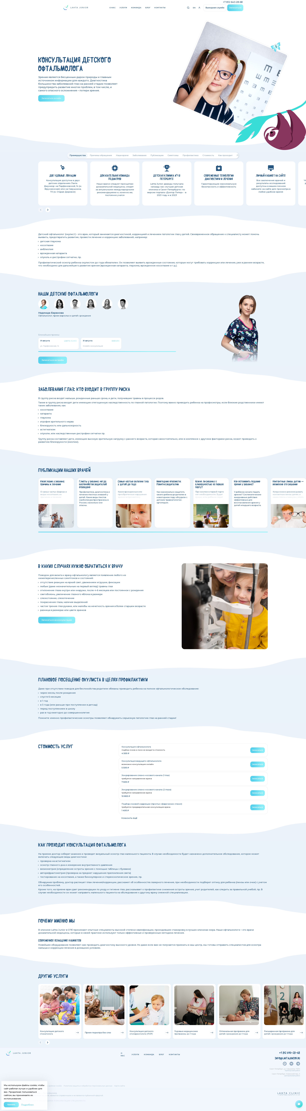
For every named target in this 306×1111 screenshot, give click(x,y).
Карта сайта (119, 1086)
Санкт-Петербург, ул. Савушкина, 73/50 (285, 1069)
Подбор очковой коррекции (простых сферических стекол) (152, 804)
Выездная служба (214, 8)
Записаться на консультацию (56, 620)
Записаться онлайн (51, 98)
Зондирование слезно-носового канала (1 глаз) (146, 775)
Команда (136, 8)
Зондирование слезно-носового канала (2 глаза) (146, 790)
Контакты (160, 8)
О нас (112, 8)
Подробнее (27, 1104)
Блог (147, 8)
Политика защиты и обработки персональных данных (88, 1086)
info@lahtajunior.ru (287, 1058)
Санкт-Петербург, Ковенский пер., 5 (286, 1074)
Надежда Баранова (51, 312)
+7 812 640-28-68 (233, 2)
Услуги (123, 8)
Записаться (235, 8)
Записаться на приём (53, 360)
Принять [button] (11, 1104)
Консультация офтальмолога (136, 747)
